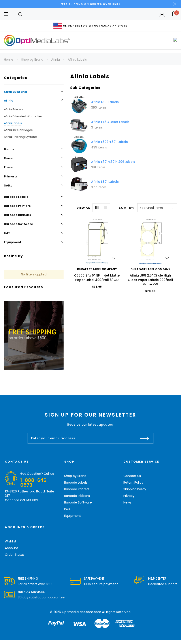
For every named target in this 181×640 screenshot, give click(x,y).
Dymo (8, 158)
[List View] (105, 207)
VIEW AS (83, 208)
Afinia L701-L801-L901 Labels (113, 162)
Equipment (12, 242)
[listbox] (157, 207)
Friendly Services (31, 592)
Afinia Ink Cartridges (18, 130)
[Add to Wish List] (113, 258)
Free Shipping (28, 578)
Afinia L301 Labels (105, 102)
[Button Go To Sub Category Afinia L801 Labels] (79, 184)
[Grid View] (96, 207)
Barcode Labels (16, 197)
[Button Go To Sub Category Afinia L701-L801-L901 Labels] (79, 164)
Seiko (8, 185)
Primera (10, 176)
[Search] (20, 14)
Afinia (9, 100)
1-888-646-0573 (34, 482)
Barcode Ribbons (17, 215)
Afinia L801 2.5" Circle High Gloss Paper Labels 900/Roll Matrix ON (150, 279)
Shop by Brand (15, 92)
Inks (7, 233)
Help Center (157, 578)
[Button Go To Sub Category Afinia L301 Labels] (79, 104)
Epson (8, 167)
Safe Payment (94, 578)
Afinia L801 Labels (105, 181)
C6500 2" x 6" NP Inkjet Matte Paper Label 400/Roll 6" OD (97, 277)
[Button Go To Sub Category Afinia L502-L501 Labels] (79, 144)
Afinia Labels (13, 123)
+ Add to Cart (96, 241)
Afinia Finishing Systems (21, 137)
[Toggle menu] (6, 14)
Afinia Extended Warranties (23, 116)
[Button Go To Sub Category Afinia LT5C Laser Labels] (79, 124)
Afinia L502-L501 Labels (109, 142)
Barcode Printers (17, 206)
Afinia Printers (13, 109)
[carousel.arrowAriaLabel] (9, 581)
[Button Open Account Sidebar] (162, 14)
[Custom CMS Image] (34, 335)
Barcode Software (18, 224)
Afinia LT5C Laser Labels (110, 122)
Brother (10, 149)
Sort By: (126, 208)
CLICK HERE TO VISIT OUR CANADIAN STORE (95, 25)
